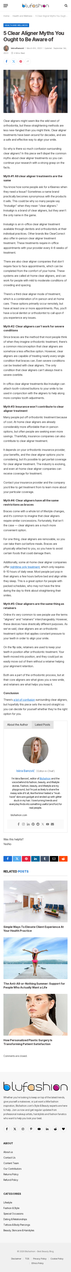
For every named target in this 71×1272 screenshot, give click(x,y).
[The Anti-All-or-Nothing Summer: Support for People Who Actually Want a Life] (35, 958)
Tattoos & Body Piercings (16, 1224)
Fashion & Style (11, 1208)
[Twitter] (42, 824)
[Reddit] (37, 824)
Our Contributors (12, 1168)
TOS (27, 1258)
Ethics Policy (38, 1263)
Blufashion (45, 778)
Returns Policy (10, 1174)
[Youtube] (47, 824)
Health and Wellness (22, 16)
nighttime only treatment (25, 567)
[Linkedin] (28, 824)
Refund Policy (10, 1179)
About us (8, 1152)
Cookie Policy (56, 1258)
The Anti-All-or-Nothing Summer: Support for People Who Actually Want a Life (34, 985)
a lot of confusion (24, 699)
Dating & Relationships (15, 1219)
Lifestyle (7, 1202)
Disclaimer (16, 1258)
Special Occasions (13, 1213)
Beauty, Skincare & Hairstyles (18, 1230)
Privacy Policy (40, 1258)
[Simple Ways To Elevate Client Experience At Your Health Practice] (35, 901)
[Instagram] (23, 824)
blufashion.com (19, 815)
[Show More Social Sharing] (28, 61)
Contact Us (9, 1157)
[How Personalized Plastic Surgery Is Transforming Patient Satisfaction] (35, 1015)
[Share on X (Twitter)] (14, 61)
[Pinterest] (33, 824)
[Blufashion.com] (35, 6)
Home (6, 16)
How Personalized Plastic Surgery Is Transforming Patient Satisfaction (27, 1042)
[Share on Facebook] (6, 61)
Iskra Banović (17, 48)
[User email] (52, 824)
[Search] (66, 6)
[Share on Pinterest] (21, 61)
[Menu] (5, 6)
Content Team (11, 1163)
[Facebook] (18, 824)
